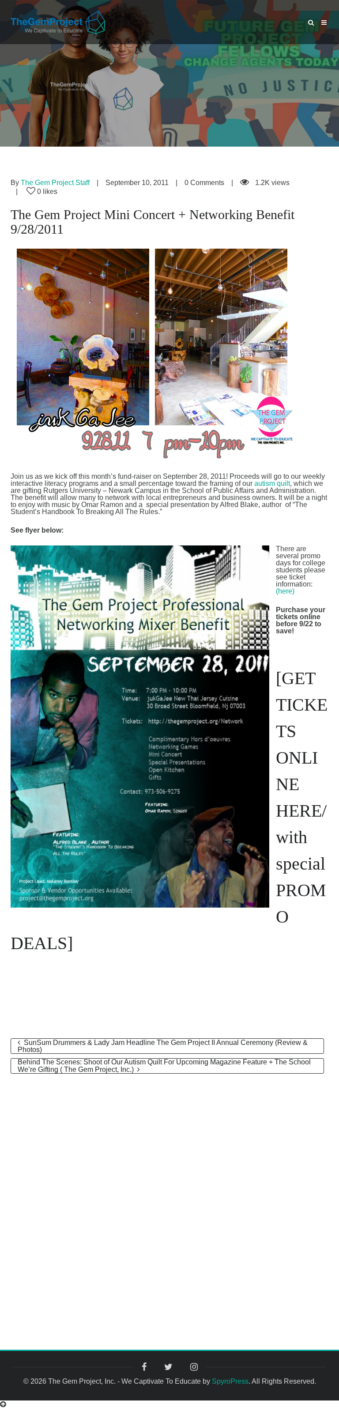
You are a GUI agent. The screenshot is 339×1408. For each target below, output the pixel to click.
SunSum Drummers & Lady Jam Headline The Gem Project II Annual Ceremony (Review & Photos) (163, 1046)
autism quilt (272, 483)
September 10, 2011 (137, 182)
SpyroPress (230, 1381)
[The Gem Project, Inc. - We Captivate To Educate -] (58, 22)
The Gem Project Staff (55, 182)
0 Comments (204, 182)
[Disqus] (169, 1186)
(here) (285, 591)
